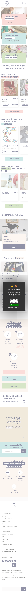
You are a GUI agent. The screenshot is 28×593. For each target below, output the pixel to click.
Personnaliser (14, 302)
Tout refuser (14, 299)
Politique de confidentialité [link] (14, 307)
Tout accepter (14, 304)
